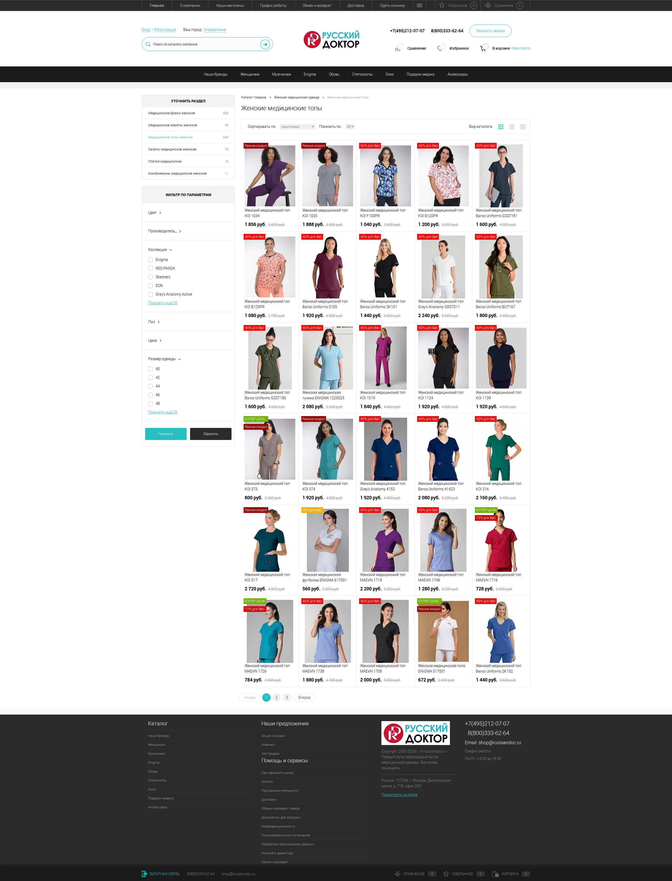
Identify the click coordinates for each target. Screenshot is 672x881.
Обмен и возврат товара (280, 808)
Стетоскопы (362, 74)
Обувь (334, 74)
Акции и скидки (273, 736)
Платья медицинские (164, 161)
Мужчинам (281, 74)
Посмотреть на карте (399, 795)
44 (158, 386)
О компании (190, 5)
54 (226, 125)
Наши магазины (230, 5)
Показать (165, 434)
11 (226, 173)
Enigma (310, 74)
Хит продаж (270, 754)
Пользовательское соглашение (285, 835)
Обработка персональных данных (287, 844)
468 (225, 113)
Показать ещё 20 (162, 412)
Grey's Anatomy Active (174, 294)
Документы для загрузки (281, 817)
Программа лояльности (279, 791)
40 (158, 369)
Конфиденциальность (278, 826)
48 (158, 403)
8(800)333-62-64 (488, 733)
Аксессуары (458, 74)
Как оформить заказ (277, 773)
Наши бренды (216, 74)
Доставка (356, 5)
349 (225, 137)
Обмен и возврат (317, 5)
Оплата (267, 782)
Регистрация (165, 30)
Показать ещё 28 (162, 303)
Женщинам (249, 74)
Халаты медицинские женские (172, 149)
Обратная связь (164, 874)
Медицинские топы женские (170, 137)
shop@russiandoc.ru (500, 742)
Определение (215, 30)
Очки (390, 74)
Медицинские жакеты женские (172, 125)
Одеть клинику (392, 5)
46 (158, 395)
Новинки (268, 745)
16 (226, 161)
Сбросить (210, 434)
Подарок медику (421, 74)
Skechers (163, 277)
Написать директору (277, 853)
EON (159, 286)
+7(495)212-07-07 (487, 723)
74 (226, 149)
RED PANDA (165, 268)
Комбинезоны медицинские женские (177, 173)
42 (158, 377)
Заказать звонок (490, 31)
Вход (146, 30)
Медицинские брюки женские (171, 113)
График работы (273, 5)
